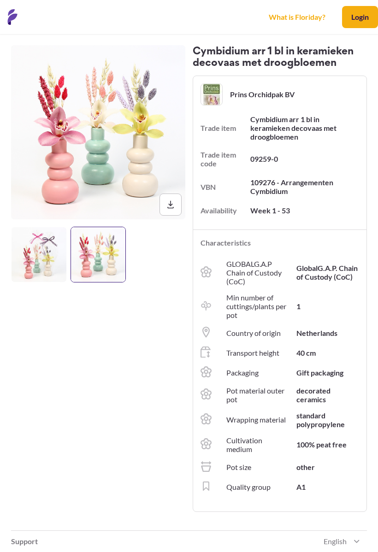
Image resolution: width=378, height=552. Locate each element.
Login (360, 16)
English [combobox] (335, 541)
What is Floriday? (297, 16)
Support (24, 541)
